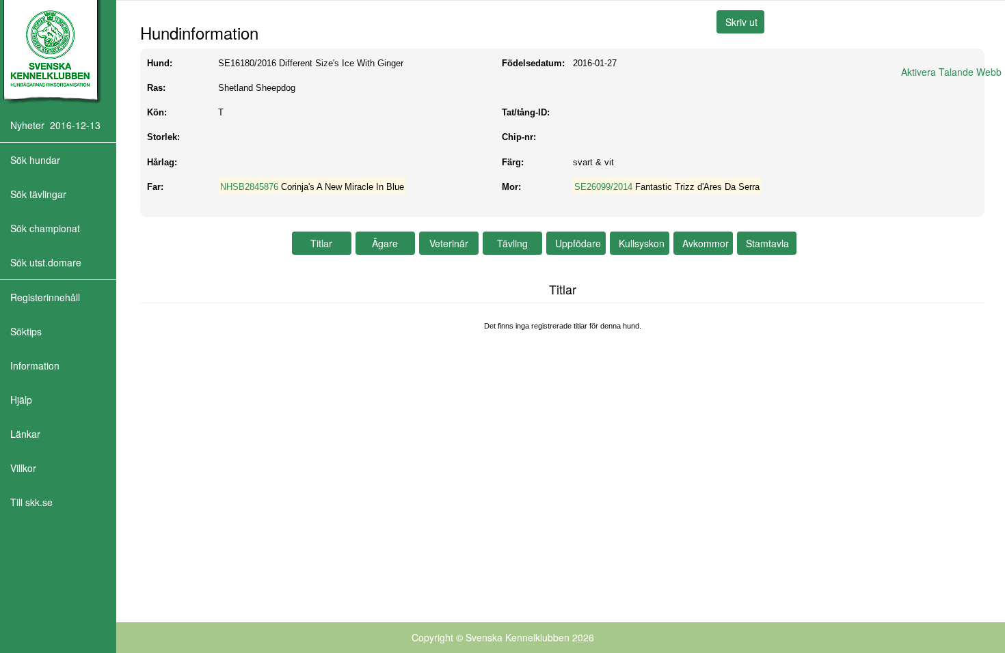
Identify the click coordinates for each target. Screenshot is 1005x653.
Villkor (23, 468)
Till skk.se (31, 502)
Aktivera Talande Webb (951, 72)
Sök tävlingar (38, 194)
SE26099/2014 (603, 187)
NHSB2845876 (249, 187)
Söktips (26, 331)
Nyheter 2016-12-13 (55, 125)
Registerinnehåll (45, 297)
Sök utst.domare (45, 262)
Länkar (25, 434)
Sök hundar (35, 160)
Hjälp (21, 399)
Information (34, 365)
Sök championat (45, 228)
